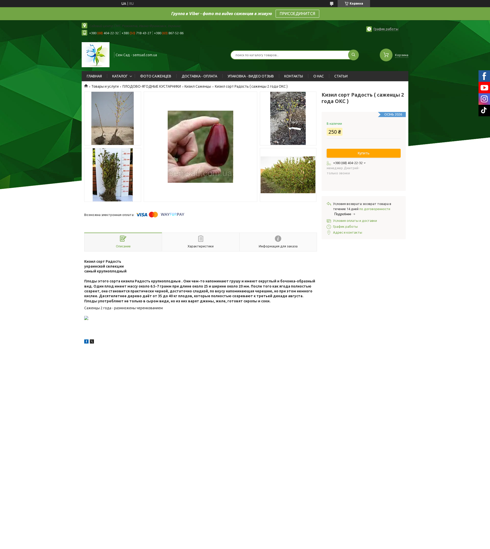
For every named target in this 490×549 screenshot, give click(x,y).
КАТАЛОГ (120, 76)
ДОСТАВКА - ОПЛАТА (199, 76)
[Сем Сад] (95, 54)
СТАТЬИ (341, 76)
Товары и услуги (105, 86)
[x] (92, 342)
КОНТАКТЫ (293, 76)
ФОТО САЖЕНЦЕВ (155, 76)
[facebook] (86, 342)
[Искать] (353, 55)
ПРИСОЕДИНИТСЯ (297, 13)
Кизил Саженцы (198, 86)
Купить (364, 153)
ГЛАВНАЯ (94, 76)
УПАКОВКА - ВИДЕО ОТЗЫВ (251, 76)
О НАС (318, 76)
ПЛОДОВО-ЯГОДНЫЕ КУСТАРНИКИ (151, 86)
